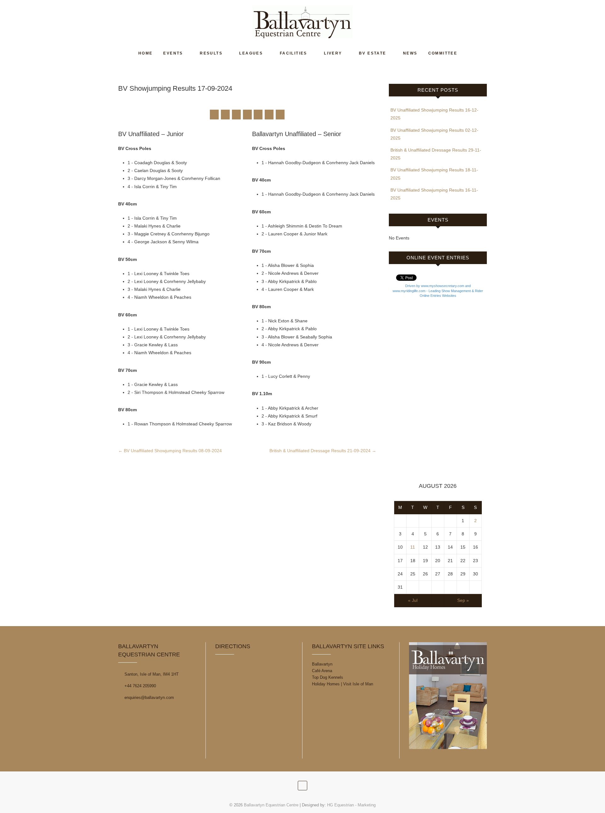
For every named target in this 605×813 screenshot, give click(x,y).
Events (173, 53)
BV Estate (372, 53)
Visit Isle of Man (358, 684)
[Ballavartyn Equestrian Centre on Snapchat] (269, 114)
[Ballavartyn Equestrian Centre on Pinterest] (247, 114)
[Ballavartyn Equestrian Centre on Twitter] (225, 114)
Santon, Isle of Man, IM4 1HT (151, 674)
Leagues (251, 53)
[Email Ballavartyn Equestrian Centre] (280, 114)
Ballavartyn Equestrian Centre (271, 805)
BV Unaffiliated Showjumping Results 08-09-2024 (170, 450)
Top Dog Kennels (327, 677)
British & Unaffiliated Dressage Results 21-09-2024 (322, 450)
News (410, 53)
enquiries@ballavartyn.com (148, 697)
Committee (443, 53)
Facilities (293, 53)
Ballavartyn (322, 664)
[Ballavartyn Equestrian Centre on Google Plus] (236, 114)
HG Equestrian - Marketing (351, 805)
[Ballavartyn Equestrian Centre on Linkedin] (258, 114)
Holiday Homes (326, 684)
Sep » (463, 600)
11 (412, 547)
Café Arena (322, 670)
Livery (333, 53)
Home (145, 53)
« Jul (413, 600)
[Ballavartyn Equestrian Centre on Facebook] (214, 114)
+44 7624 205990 (139, 685)
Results (211, 53)
